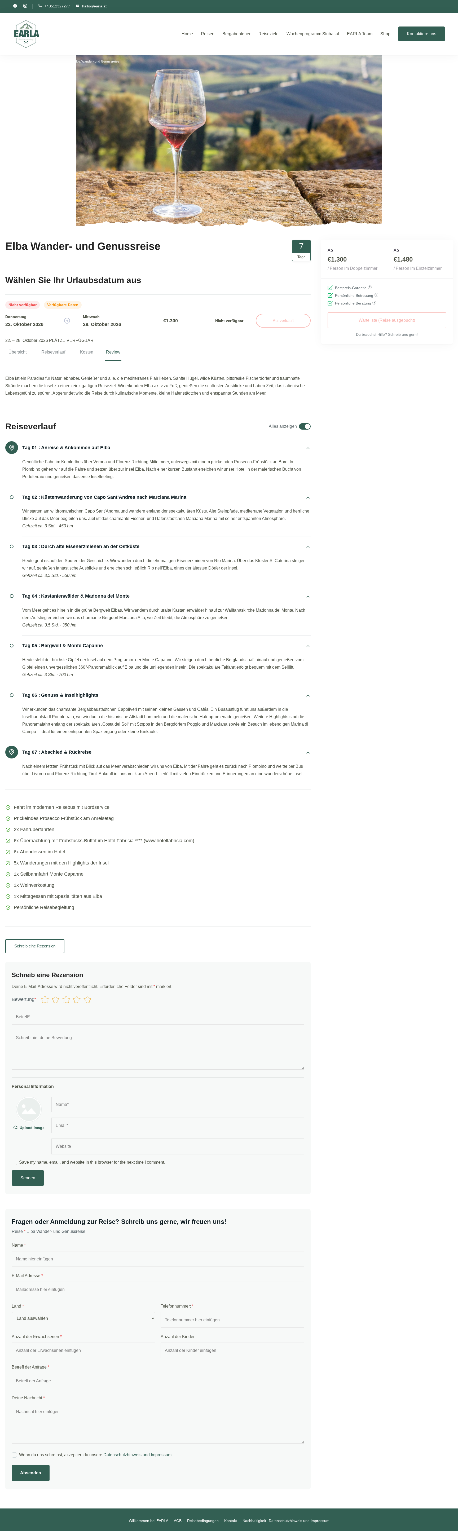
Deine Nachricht (28, 1398)
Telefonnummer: (177, 1306)
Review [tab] (113, 352)
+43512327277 (57, 6)
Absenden (30, 1473)
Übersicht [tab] (17, 352)
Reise (18, 1231)
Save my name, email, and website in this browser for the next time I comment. (92, 1162)
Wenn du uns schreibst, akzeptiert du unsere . (96, 1455)
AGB (178, 1521)
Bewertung (24, 999)
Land (18, 1306)
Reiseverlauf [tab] (53, 352)
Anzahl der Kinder (178, 1336)
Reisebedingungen (203, 1521)
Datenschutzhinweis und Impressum (137, 1455)
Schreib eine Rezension (34, 946)
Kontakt (230, 1521)
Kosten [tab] (86, 352)
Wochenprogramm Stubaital (313, 34)
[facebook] (15, 6)
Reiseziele (268, 34)
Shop (385, 34)
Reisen (207, 34)
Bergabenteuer (236, 34)
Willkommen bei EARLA (148, 1521)
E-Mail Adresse (27, 1275)
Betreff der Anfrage (30, 1367)
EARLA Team (359, 34)
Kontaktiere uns (421, 34)
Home (187, 34)
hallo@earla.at (94, 6)
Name (19, 1245)
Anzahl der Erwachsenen (37, 1336)
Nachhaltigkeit (254, 1521)
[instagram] (25, 6)
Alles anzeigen (283, 426)
